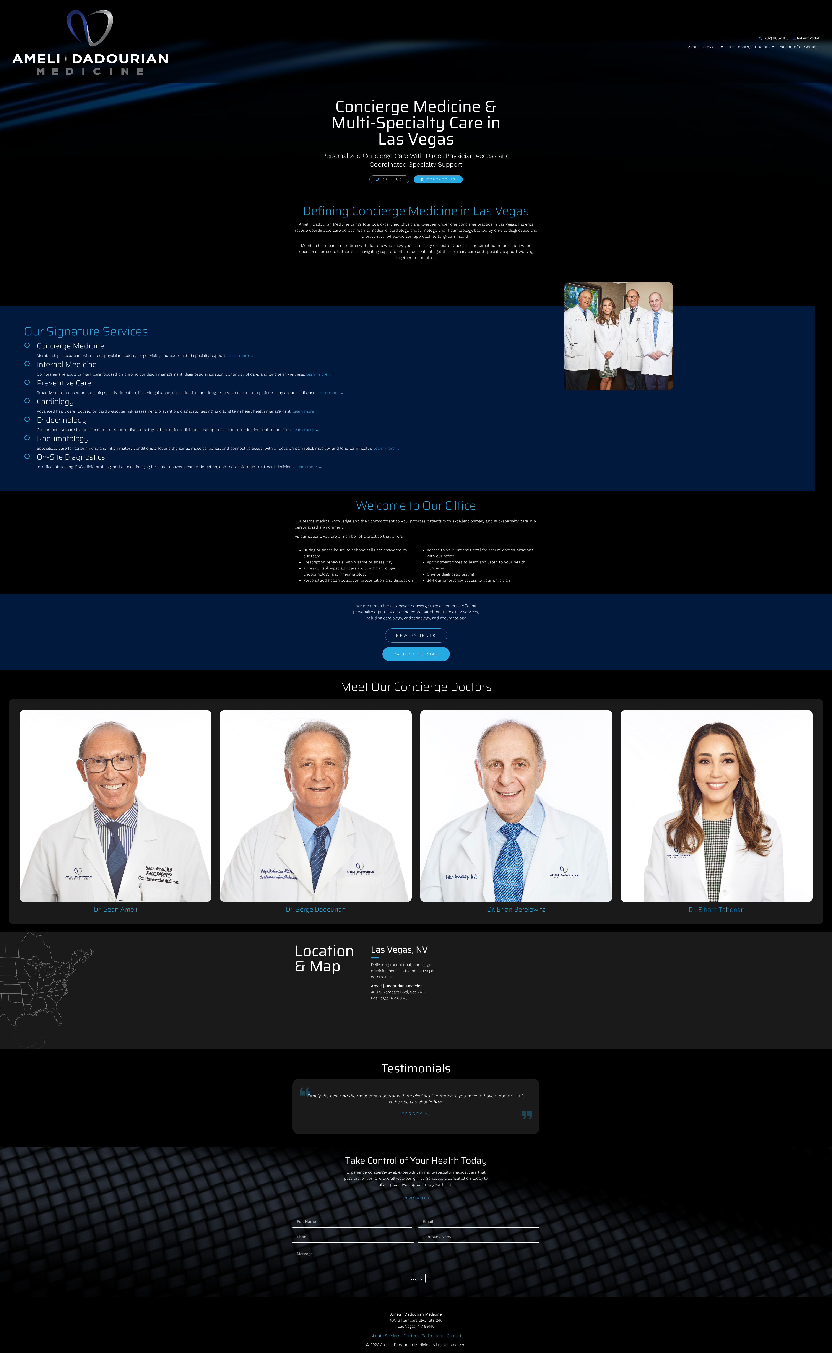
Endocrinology (62, 420)
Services (710, 46)
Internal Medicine (67, 364)
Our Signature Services (86, 331)
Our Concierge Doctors (748, 46)
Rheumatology (63, 438)
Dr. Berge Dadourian (316, 909)
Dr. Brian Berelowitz (516, 909)
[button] (295, 1106)
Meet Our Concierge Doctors (416, 686)
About (693, 46)
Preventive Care (64, 383)
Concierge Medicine (70, 346)
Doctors (411, 1335)
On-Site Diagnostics (71, 457)
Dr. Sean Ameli (115, 909)
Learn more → (241, 355)
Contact (811, 46)
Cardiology (55, 401)
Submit (416, 1278)
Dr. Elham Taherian (717, 909)
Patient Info (789, 46)
